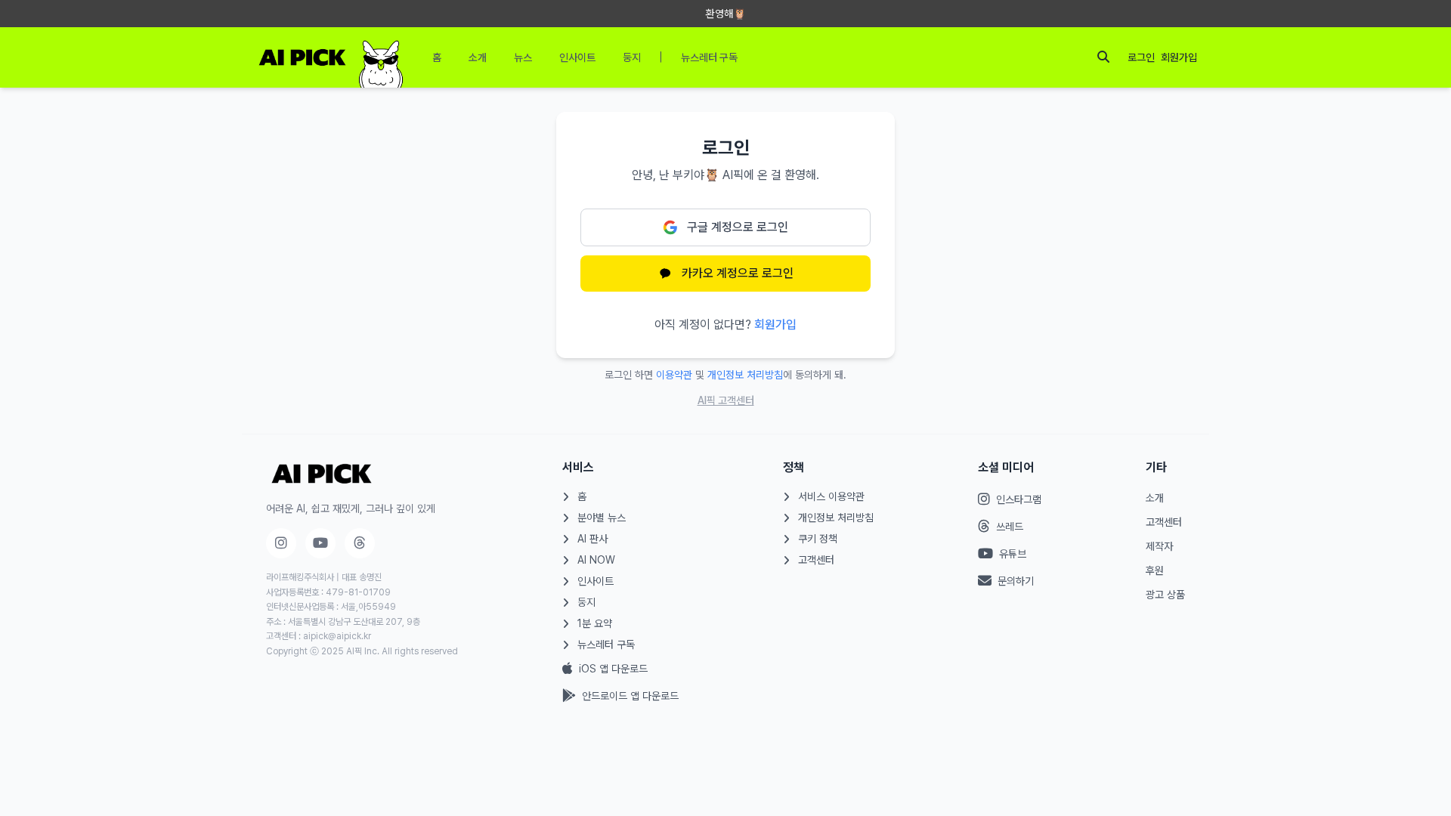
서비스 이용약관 (831, 496)
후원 (1155, 570)
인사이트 (595, 581)
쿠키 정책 (817, 539)
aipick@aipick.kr (337, 636)
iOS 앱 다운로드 (613, 669)
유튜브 (1012, 554)
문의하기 (1016, 581)
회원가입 (1179, 57)
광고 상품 (1165, 595)
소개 (1155, 498)
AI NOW (596, 560)
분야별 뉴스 (601, 518)
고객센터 (816, 560)
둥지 (586, 602)
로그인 (1141, 57)
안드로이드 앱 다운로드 (630, 696)
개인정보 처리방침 (745, 375)
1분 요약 (594, 623)
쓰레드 (1009, 527)
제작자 (1159, 546)
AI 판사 (592, 539)
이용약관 (674, 375)
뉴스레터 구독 (606, 644)
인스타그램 (1018, 499)
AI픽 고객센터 (726, 400)
